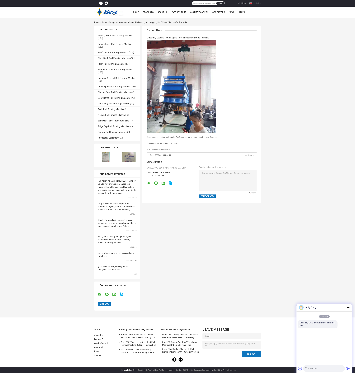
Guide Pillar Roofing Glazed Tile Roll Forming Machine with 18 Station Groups (180, 350)
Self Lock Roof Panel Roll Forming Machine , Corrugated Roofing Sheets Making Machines (137, 351)
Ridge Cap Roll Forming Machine (113, 126)
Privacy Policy (126, 370)
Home (136, 12)
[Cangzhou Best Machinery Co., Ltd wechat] (115, 294)
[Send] (348, 369)
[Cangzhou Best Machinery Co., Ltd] (109, 12)
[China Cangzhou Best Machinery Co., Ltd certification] (105, 157)
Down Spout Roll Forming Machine (114, 86)
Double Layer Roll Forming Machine (115, 44)
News (231, 12)
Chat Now (242, 3)
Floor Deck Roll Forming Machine (114, 58)
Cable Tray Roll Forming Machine (114, 103)
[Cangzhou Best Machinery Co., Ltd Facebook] (100, 3)
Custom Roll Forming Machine (112, 132)
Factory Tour (179, 12)
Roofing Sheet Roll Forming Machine (115, 35)
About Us (162, 12)
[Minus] (348, 307)
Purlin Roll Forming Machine (111, 64)
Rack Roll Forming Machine (111, 109)
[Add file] (300, 369)
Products (148, 12)
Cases (242, 12)
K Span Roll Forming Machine (112, 115)
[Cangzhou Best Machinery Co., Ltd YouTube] (106, 3)
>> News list (249, 155)
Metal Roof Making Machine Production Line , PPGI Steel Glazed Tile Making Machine (180, 336)
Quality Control (199, 12)
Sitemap (98, 355)
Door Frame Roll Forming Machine (114, 98)
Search (220, 3)
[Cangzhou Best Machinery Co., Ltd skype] (123, 294)
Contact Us (218, 12)
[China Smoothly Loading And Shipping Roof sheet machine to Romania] (181, 86)
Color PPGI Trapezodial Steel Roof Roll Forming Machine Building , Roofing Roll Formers (138, 344)
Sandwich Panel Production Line (113, 120)
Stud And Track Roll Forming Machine (116, 69)
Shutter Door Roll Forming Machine (115, 92)
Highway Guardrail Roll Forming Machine (117, 78)
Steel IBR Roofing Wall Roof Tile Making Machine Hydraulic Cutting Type (179, 343)
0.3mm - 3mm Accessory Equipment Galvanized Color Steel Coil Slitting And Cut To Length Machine (138, 336)
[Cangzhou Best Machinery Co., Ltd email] (101, 294)
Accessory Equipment (108, 137)
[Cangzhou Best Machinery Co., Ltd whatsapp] (108, 294)
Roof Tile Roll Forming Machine (113, 52)
